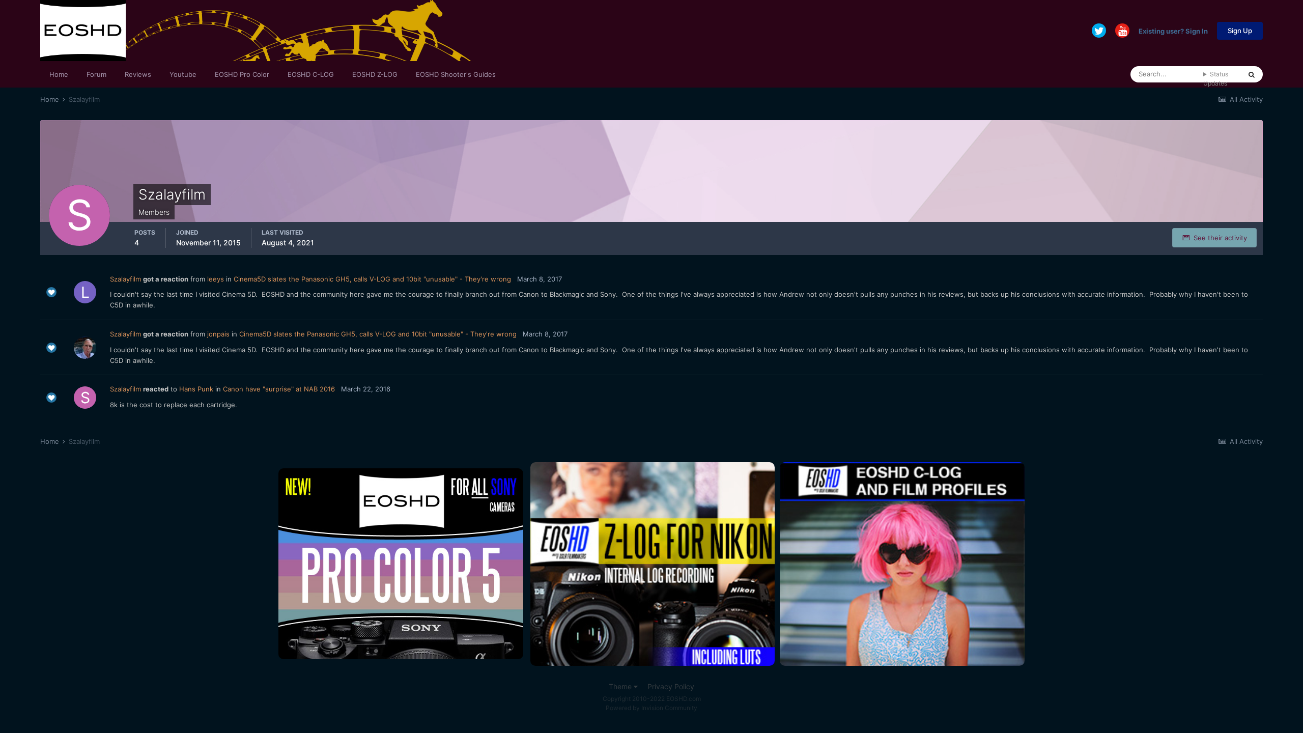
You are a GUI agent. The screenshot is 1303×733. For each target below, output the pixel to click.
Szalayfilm (125, 279)
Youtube (182, 74)
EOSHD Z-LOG (375, 74)
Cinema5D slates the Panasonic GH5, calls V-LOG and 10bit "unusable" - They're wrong (372, 279)
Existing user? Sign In (1173, 30)
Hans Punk (196, 389)
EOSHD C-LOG (311, 74)
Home (58, 74)
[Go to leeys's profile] (85, 292)
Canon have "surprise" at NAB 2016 (279, 389)
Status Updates (1215, 78)
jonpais (218, 334)
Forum (96, 74)
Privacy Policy (670, 686)
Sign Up (1240, 30)
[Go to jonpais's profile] (85, 347)
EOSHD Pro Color (242, 74)
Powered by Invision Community (651, 708)
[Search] (1251, 74)
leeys (215, 279)
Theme (621, 686)
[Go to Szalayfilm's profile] (85, 397)
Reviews (138, 74)
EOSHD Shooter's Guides (456, 74)
